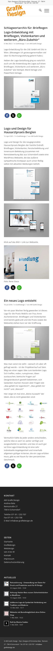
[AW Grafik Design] (22, 10)
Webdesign (9, 548)
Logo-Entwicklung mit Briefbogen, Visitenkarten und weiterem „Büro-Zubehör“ (24, 36)
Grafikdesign (20, 44)
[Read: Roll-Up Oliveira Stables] (6, 623)
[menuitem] (39, 10)
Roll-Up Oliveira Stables (19, 622)
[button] (7, 115)
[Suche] (39, 10)
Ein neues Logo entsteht (20, 301)
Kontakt (7, 555)
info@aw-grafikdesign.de (21, 520)
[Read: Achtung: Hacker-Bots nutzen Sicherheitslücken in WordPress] (6, 593)
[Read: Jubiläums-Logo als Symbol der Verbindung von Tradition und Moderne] (6, 603)
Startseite (8, 541)
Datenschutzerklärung (14, 562)
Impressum (9, 558)
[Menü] (45, 10)
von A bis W (9, 552)
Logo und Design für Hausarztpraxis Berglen (20, 130)
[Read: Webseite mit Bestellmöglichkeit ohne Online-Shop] (6, 613)
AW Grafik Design (36, 44)
